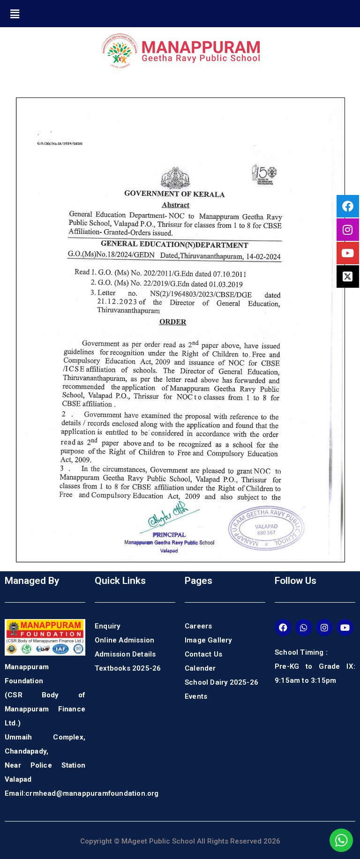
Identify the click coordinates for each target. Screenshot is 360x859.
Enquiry (107, 626)
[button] (15, 13)
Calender (200, 668)
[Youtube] (345, 627)
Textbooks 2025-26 (128, 668)
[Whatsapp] (303, 627)
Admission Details (125, 654)
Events (196, 696)
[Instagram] (324, 627)
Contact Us (203, 654)
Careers (198, 626)
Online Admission (124, 640)
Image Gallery (208, 640)
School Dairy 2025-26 (221, 682)
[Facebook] (283, 627)
